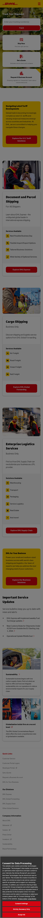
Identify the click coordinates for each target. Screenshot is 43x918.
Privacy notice (22, 899)
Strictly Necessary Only (21, 909)
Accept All (21, 915)
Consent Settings (21, 904)
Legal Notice (32, 899)
